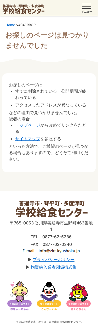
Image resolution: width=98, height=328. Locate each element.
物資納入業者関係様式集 (54, 267)
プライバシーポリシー (53, 259)
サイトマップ (27, 138)
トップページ (27, 125)
